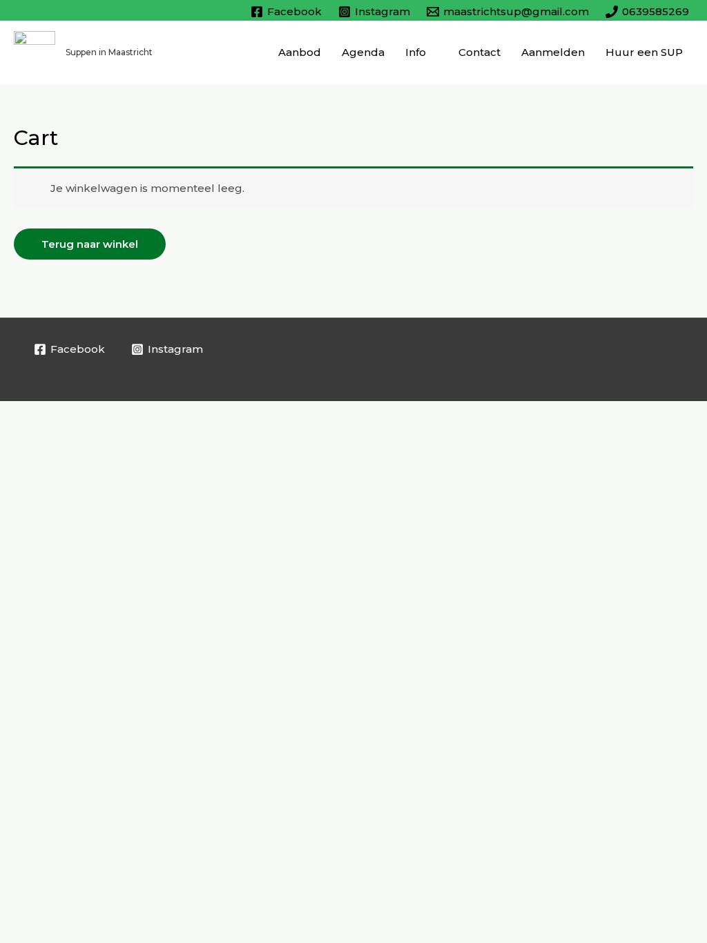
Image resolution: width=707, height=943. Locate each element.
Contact (479, 52)
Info (415, 52)
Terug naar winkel (89, 244)
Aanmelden (553, 52)
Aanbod (299, 52)
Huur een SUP (644, 52)
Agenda (363, 52)
